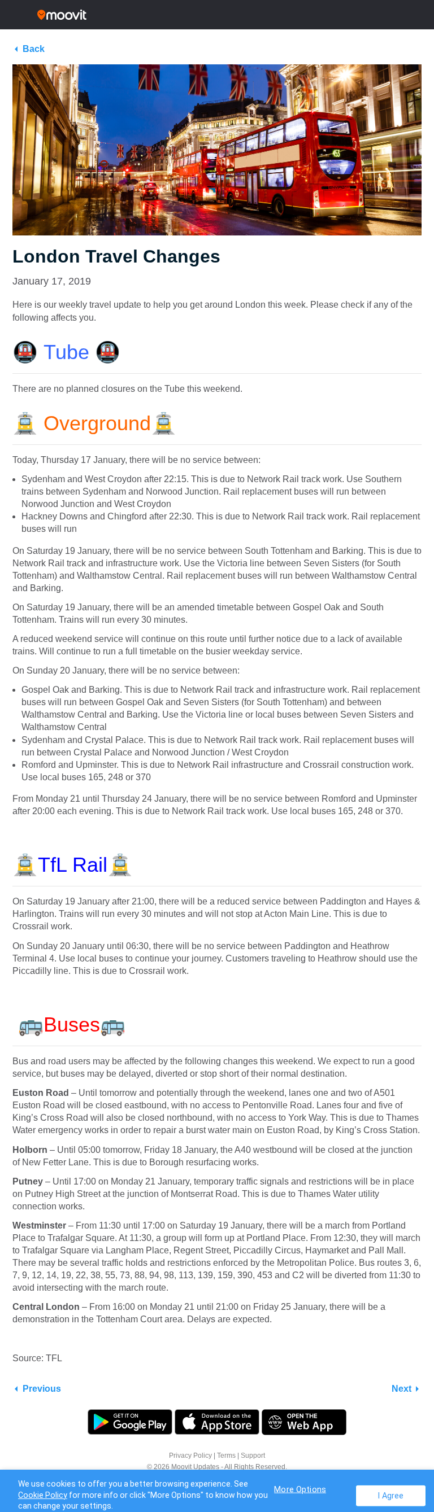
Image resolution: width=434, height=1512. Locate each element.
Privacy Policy (190, 1455)
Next (401, 1388)
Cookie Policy (42, 1495)
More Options (300, 1489)
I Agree (390, 1495)
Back (34, 49)
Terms (226, 1455)
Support (253, 1455)
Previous (42, 1388)
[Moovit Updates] (217, 15)
